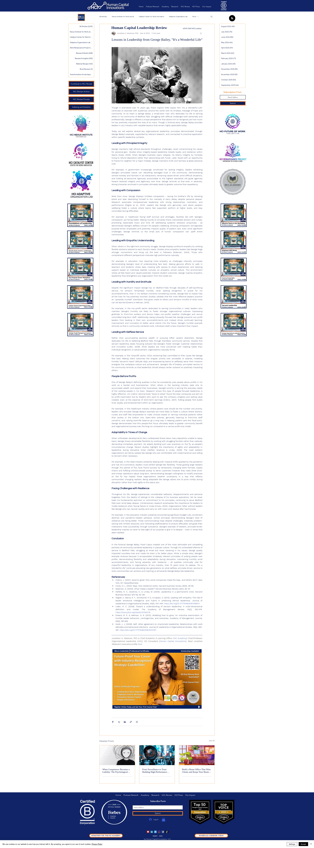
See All (212, 741)
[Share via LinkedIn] (125, 722)
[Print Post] (137, 722)
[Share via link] (131, 722)
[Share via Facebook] (113, 722)
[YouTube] (148, 832)
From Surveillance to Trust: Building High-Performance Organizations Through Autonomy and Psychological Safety (155, 770)
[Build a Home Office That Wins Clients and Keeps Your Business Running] (197, 755)
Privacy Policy (97, 844)
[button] (211, 16)
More (194, 16)
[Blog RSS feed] (232, 18)
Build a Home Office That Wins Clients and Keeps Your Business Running (196, 770)
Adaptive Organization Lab (178, 16)
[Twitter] (155, 832)
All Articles (103, 16)
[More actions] (200, 33)
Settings (292, 844)
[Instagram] (159, 832)
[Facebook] (163, 832)
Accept (303, 844)
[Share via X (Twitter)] (119, 722)
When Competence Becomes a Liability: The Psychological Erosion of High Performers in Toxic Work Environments (116, 770)
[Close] (311, 844)
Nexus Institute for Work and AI (123, 16)
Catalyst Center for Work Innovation (151, 16)
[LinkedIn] (151, 832)
